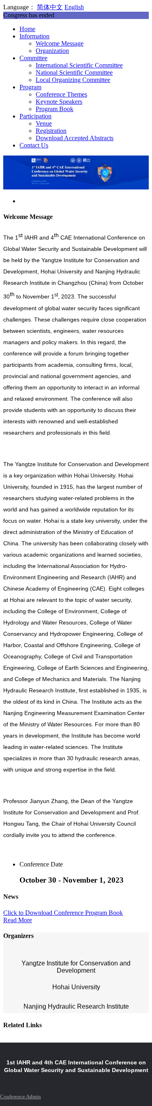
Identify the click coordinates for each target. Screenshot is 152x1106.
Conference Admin (20, 1096)
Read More (17, 920)
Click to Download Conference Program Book (63, 912)
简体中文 (50, 7)
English (74, 7)
